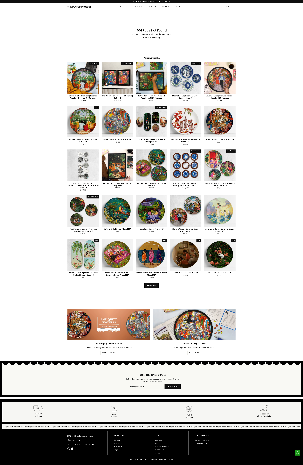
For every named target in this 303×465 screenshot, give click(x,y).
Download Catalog (202, 443)
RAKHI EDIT (153, 7)
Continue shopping (151, 38)
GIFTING (166, 7)
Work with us (118, 443)
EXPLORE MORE (109, 353)
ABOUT (179, 7)
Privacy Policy (159, 450)
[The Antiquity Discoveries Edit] (108, 324)
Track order (158, 440)
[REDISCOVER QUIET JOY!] (194, 324)
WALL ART (123, 7)
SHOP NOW (194, 353)
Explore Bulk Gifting (202, 440)
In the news (118, 447)
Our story (117, 440)
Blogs (116, 450)
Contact (157, 453)
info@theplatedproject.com (82, 436)
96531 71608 (75, 440)
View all (151, 285)
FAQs (156, 443)
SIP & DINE (139, 7)
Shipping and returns (162, 447)
